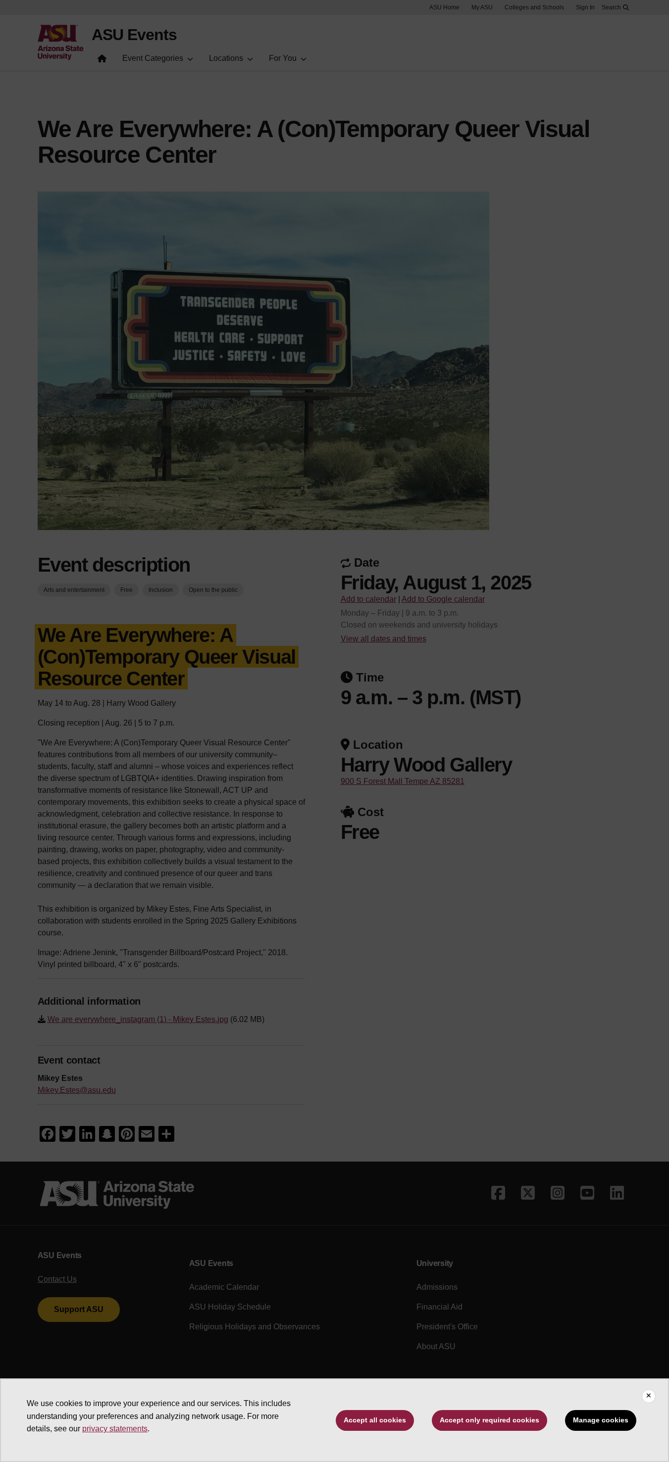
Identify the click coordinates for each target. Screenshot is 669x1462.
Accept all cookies (375, 1420)
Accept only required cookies (489, 1420)
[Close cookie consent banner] (649, 1396)
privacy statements (115, 1428)
